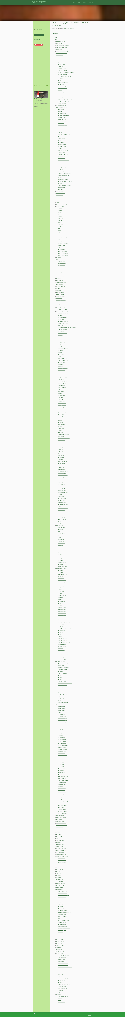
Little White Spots (61, 187)
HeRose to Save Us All (62, 891)
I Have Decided (61, 391)
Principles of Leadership (63, 243)
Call (58, 214)
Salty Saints (60, 335)
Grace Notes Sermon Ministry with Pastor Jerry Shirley (39, 2)
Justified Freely (61, 585)
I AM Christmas (61, 970)
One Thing (58, 877)
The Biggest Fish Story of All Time (65, 181)
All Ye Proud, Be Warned (63, 70)
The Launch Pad (61, 770)
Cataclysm (60, 210)
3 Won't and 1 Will (61, 397)
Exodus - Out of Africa (61, 307)
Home (56, 37)
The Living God (61, 774)
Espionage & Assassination (63, 904)
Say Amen (58, 830)
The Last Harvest (61, 445)
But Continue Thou (60, 885)
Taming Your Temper (60, 296)
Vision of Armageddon (62, 673)
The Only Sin (60, 576)
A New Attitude (61, 331)
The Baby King (61, 982)
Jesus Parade (60, 486)
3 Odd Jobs (60, 803)
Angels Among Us (61, 261)
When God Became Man (63, 313)
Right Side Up (61, 786)
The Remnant (60, 634)
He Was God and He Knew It (64, 134)
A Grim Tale (60, 735)
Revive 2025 (58, 257)
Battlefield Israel (61, 94)
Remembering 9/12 (62, 930)
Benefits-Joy (60, 599)
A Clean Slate (60, 990)
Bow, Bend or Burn (62, 68)
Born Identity (59, 819)
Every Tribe (58, 842)
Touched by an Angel (62, 86)
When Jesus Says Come (61, 848)
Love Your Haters (61, 469)
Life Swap (60, 315)
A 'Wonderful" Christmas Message (65, 967)
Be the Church (59, 871)
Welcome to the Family (62, 620)
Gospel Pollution (59, 55)
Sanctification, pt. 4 (62, 611)
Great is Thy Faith (61, 385)
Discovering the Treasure (63, 996)
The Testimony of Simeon (63, 130)
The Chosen (60, 422)
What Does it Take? (60, 852)
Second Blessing (61, 797)
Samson (59, 918)
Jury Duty (60, 352)
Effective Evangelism (62, 778)
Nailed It (59, 1000)
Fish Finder (60, 183)
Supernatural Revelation (63, 475)
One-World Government (62, 685)
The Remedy (60, 632)
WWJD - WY (60, 449)
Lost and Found (61, 549)
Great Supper (60, 545)
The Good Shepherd (62, 410)
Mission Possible (59, 846)
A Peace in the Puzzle (62, 333)
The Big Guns (60, 162)
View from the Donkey (62, 488)
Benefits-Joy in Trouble (62, 595)
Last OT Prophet (61, 142)
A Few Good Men (60, 945)
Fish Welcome (61, 521)
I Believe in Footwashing (63, 453)
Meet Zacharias (61, 109)
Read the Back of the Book (63, 101)
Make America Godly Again (63, 895)
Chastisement (60, 234)
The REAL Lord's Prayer (63, 480)
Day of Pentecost (61, 714)
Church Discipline (61, 858)
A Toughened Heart (62, 784)
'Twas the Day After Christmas (64, 984)
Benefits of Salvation (62, 591)
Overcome (60, 479)
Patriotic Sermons (59, 889)
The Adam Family (61, 601)
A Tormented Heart (62, 782)
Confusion (60, 212)
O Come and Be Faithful (63, 801)
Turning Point (59, 197)
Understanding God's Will (61, 825)
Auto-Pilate (60, 494)
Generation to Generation (61, 864)
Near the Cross (61, 496)
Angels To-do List (61, 265)
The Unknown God (62, 792)
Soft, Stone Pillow (61, 624)
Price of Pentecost (61, 706)
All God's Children (60, 840)
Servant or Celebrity (62, 395)
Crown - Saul (60, 218)
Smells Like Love (61, 424)
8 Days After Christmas (62, 986)
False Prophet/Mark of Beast (63, 667)
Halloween (58, 875)
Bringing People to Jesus (63, 323)
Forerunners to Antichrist (63, 82)
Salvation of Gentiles (62, 762)
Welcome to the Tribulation (63, 434)
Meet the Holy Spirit (62, 473)
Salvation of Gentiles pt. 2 (63, 764)
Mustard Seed (60, 529)
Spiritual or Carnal (61, 619)
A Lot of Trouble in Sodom (63, 305)
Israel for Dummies (60, 292)
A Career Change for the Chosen (64, 185)
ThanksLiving (59, 947)
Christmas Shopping (62, 974)
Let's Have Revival (60, 815)
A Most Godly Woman (62, 132)
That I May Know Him (60, 300)
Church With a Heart (62, 760)
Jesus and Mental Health (63, 179)
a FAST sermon (59, 202)
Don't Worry (60, 350)
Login (90, 1013)
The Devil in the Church (61, 823)
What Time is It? (61, 650)
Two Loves (58, 867)
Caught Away (60, 232)
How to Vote (60, 932)
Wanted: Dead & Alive (62, 502)
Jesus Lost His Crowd (62, 381)
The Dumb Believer (62, 113)
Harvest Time (60, 364)
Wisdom (58, 288)
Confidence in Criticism (62, 811)
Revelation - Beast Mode (61, 661)
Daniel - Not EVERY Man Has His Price (64, 60)
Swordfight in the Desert (63, 321)
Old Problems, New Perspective (64, 622)
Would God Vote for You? (63, 934)
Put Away (60, 418)
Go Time (59, 547)
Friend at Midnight (61, 543)
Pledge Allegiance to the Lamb (64, 928)
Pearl (59, 535)
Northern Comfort (60, 869)
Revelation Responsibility (63, 702)
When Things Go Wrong (63, 368)
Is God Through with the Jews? (64, 628)
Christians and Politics (62, 926)
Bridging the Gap (59, 280)
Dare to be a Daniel (62, 103)
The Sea (59, 675)
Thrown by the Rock (62, 403)
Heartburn (60, 512)
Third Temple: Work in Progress (62, 45)
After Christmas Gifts (62, 957)
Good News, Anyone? (62, 972)
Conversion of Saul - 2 (62, 757)
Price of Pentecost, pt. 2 (62, 708)
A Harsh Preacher (61, 148)
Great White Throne (62, 698)
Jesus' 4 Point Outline (62, 167)
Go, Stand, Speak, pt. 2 (62, 739)
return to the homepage (69, 28)
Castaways (60, 216)
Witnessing (60, 727)
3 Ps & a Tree (59, 829)
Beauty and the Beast (62, 681)
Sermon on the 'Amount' (63, 348)
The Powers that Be (62, 646)
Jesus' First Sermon (62, 165)
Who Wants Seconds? (62, 377)
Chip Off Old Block (62, 387)
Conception (60, 226)
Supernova (60, 393)
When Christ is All (61, 1002)
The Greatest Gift (61, 980)
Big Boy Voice (61, 123)
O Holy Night (60, 976)
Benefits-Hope (61, 593)
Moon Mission (59, 49)
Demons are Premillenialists (63, 175)
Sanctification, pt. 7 (62, 617)
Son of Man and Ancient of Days (64, 76)
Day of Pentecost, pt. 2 (62, 716)
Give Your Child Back (60, 941)
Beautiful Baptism (61, 753)
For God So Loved (60, 844)
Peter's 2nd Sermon (62, 725)
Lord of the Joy (61, 477)
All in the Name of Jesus (63, 1004)
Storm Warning (61, 436)
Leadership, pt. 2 (61, 245)
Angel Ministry (61, 272)
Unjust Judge (60, 556)
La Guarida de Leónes (62, 74)
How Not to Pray (59, 284)
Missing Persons (61, 807)
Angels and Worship (62, 263)
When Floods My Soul (60, 286)
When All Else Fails (62, 484)
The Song (60, 677)
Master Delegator (61, 249)
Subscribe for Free (37, 39)
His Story (60, 90)
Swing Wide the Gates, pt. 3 (63, 255)
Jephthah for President (62, 916)
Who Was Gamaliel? (62, 743)
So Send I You (61, 514)
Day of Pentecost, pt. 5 (62, 722)
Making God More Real (62, 463)
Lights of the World (62, 337)
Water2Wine (60, 325)
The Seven (60, 679)
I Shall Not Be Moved (62, 805)
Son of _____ (60, 140)
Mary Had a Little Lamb (63, 121)
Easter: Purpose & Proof (63, 508)
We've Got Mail (59, 827)
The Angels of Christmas (63, 965)
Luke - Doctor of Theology (61, 107)
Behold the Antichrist (62, 95)
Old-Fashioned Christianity (61, 832)
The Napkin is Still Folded (63, 504)
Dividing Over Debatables (63, 652)
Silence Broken (61, 111)
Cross (59, 228)
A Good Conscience (62, 809)
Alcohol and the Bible (60, 821)
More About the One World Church (65, 683)
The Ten (59, 80)
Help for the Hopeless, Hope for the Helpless (67, 327)
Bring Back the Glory (62, 922)
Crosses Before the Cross (63, 492)
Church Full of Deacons (63, 745)
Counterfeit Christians (62, 749)
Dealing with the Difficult (63, 640)
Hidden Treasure (61, 533)
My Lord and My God (62, 519)
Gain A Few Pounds (62, 562)
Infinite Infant (60, 969)
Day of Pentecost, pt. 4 (62, 720)
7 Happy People (59, 881)
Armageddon (60, 690)
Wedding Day (60, 444)
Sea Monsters (60, 78)
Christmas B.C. (61, 961)
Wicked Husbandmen (62, 566)
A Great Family (61, 794)
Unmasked (60, 430)
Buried (59, 506)
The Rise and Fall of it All (63, 64)
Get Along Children (62, 416)
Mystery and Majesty (62, 768)
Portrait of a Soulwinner (62, 659)
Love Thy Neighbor (62, 407)
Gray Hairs (60, 992)
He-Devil (60, 389)
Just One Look (59, 298)
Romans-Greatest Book (61, 568)
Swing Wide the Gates (62, 251)
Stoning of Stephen (62, 747)
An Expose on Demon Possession (64, 173)
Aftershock (58, 873)
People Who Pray (59, 879)
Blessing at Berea (61, 790)
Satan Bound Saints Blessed (63, 694)
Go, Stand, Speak (61, 737)
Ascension (60, 712)
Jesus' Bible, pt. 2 (61, 342)
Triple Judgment (61, 578)
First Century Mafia (62, 144)
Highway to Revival (60, 836)
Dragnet (59, 537)
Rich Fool (60, 554)
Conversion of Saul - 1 (62, 755)
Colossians (58, 994)
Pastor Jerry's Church (39, 35)
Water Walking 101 (62, 375)
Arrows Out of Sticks (60, 937)
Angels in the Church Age (63, 276)
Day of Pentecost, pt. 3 (62, 718)
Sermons (56, 39)
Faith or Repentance (62, 146)
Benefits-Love (60, 597)
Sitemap (39, 1013)
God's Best (60, 998)
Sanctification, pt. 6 (62, 615)
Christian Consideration (62, 655)
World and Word (61, 482)
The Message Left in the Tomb (62, 204)
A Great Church (61, 733)
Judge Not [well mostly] (63, 150)
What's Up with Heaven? (63, 461)
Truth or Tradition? (61, 379)
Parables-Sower (59, 525)
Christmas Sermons (60, 953)
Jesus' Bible (60, 340)
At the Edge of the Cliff (61, 105)
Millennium (60, 692)
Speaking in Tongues (62, 862)
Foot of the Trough (61, 959)
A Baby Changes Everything (63, 978)
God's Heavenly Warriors (63, 267)
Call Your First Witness (62, 317)
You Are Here (59, 59)
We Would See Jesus (62, 451)
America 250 (59, 43)
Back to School (61, 759)
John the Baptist (61, 319)
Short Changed (61, 902)
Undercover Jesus (61, 401)
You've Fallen (59, 834)
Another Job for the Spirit (63, 471)
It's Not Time (60, 399)
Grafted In (60, 636)
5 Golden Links (61, 626)
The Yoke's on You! (62, 362)
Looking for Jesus (61, 138)
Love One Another (61, 455)
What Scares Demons (62, 171)
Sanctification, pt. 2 (62, 607)
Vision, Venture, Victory (63, 780)
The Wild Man (61, 906)
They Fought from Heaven (63, 908)
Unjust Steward (61, 552)
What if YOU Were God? (63, 154)
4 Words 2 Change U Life (63, 360)
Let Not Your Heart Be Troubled (62, 199)
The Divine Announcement (63, 115)
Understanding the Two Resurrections (65, 99)
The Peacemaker (59, 191)
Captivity (60, 222)
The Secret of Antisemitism (63, 663)
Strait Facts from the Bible (61, 47)
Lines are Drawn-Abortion (61, 817)
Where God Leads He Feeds (63, 160)
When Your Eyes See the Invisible (65, 92)
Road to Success (61, 241)
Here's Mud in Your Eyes (63, 409)
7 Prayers (60, 356)
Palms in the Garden (62, 490)
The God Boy (60, 136)
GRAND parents (59, 887)
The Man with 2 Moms (61, 939)
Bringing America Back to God (64, 900)
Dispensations (59, 278)
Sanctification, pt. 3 (62, 609)
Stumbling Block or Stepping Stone (65, 654)
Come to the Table (60, 951)
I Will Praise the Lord (60, 41)
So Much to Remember (62, 893)
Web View (89, 1015)
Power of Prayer (61, 731)
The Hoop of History (62, 924)
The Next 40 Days (61, 515)
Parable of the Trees (62, 914)
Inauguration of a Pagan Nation (64, 912)
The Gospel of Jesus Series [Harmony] (64, 311)
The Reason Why (61, 630)
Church (59, 230)
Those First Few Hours (62, 127)
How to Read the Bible (60, 850)
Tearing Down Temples (62, 799)
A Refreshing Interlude (62, 669)
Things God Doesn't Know (61, 854)
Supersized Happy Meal (63, 372)
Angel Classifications (62, 270)
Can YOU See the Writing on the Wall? (66, 72)
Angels (57, 259)
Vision (59, 247)
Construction (60, 224)
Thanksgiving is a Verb (61, 282)
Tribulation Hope (61, 97)
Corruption (60, 208)
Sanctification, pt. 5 (62, 613)
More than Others (61, 339)
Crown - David (61, 220)
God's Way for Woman (60, 935)
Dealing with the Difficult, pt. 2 (64, 642)
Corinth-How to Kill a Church (62, 856)
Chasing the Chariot (62, 751)
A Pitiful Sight (61, 589)
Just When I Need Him (62, 813)
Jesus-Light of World (62, 405)
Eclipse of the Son (60, 294)
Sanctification (60, 605)
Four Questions (61, 428)
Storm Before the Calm (62, 358)
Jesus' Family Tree (61, 156)
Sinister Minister (61, 665)
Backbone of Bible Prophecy (64, 438)
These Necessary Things (63, 776)
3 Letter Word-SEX (60, 302)
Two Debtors (60, 560)
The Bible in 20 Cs (60, 206)
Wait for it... (60, 239)
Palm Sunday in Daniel (62, 88)
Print (36, 1013)
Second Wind (60, 795)
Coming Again (61, 442)
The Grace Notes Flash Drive (40, 98)
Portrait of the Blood (60, 883)
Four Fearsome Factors (62, 574)
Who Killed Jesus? (61, 500)
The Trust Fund (59, 865)
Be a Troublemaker (62, 788)
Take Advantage (59, 838)
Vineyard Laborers (61, 558)
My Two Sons (60, 564)
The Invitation (61, 354)
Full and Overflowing (62, 657)
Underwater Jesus (61, 152)
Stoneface (60, 420)
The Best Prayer (61, 84)
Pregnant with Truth (62, 119)
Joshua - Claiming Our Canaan (62, 200)
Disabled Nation (61, 899)
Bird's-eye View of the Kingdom (62, 51)
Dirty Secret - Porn (61, 304)
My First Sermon (61, 772)
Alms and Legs (61, 724)
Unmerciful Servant (62, 541)
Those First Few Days (62, 129)
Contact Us (57, 1007)
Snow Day (58, 57)
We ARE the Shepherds (62, 125)
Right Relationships (62, 644)
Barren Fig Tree (61, 539)
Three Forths (60, 366)
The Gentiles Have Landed (61, 53)
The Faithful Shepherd (62, 414)
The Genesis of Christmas (63, 963)
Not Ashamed (60, 572)
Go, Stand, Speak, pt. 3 (62, 741)
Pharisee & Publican (62, 550)
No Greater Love (61, 467)
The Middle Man (61, 510)
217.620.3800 (39, 29)
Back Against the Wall (62, 309)
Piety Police (60, 189)
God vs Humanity (61, 582)
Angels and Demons (62, 269)
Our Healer (60, 177)
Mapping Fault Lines (62, 897)
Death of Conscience (62, 374)
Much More (60, 603)
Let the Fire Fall (59, 195)
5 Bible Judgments (61, 696)
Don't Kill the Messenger (63, 169)
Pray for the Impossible (62, 237)
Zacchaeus (60, 426)
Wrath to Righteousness (62, 584)
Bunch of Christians (62, 766)
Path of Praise (59, 949)
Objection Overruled (62, 580)
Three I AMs (60, 570)
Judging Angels (61, 274)
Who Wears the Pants (62, 860)
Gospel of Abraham (62, 587)
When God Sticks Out (62, 329)
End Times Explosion (62, 447)
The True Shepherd (62, 412)
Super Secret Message (62, 344)
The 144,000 (60, 671)
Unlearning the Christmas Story (64, 955)
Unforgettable (60, 62)
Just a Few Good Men (62, 910)
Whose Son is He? (61, 117)
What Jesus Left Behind (62, 523)
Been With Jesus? (61, 729)
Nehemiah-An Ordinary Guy (62, 235)
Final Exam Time (61, 158)
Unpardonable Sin (61, 370)
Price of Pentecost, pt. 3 (62, 710)
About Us (57, 1005)
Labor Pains (60, 432)
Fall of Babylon (61, 687)
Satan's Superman (61, 440)
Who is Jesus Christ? (62, 383)
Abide (59, 465)
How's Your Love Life (62, 638)
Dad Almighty (59, 943)
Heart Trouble (60, 459)
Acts (57, 704)
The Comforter (61, 457)
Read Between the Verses (63, 164)
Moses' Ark (58, 290)
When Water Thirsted (62, 498)
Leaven (59, 531)
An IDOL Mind (61, 66)
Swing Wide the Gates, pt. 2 (63, 253)
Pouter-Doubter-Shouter (62, 517)
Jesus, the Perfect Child (62, 988)
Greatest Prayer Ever (62, 346)
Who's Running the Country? (64, 920)
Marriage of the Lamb (62, 689)
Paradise (59, 700)
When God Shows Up (60, 193)
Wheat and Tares (61, 527)
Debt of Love (60, 648)
